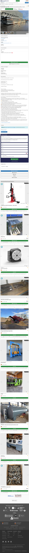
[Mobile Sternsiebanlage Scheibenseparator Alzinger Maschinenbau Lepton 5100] (14, 319)
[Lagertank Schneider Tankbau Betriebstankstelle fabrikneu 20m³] (14, 412)
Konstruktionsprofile (4, 40)
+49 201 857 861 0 (6, 522)
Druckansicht (15, 172)
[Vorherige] (1, 22)
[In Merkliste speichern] (27, 6)
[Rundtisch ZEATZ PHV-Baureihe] (14, 256)
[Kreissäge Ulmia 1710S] (14, 224)
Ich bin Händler (4, 155)
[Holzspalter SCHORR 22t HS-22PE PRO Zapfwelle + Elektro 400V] (14, 193)
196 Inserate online (3, 130)
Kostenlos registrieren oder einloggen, (10, 127)
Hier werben (15, 500)
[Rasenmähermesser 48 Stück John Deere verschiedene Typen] (14, 287)
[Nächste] (27, 22)
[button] (28, 1)
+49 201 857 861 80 (18, 522)
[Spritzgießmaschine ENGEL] (14, 381)
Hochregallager (3, 38)
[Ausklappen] (14, 213)
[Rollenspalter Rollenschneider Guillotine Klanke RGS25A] (14, 350)
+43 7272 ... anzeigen (5, 166)
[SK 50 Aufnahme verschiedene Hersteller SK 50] (14, 474)
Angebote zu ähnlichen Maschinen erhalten (8, 156)
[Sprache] (27, 1)
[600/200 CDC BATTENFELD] (14, 444)
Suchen (27, 2)
